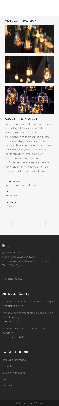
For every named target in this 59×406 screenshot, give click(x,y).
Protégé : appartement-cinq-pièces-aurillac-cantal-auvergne (28, 315)
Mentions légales (12, 278)
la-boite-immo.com (13, 372)
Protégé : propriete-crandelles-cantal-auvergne (24, 330)
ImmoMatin (8, 366)
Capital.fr (7, 379)
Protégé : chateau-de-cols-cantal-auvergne (28, 301)
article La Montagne (14, 359)
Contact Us (9, 385)
